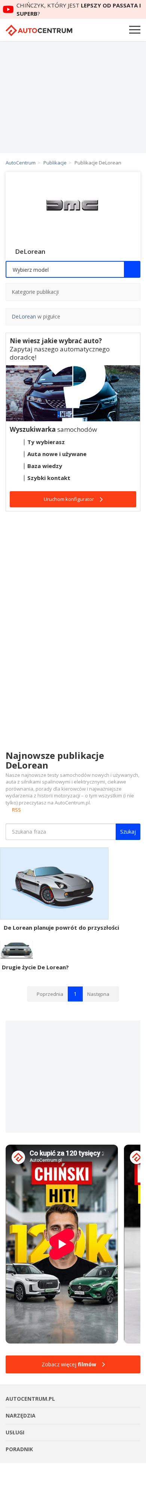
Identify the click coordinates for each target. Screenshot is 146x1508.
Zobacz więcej (69, 1364)
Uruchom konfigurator (69, 499)
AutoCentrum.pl (39, 30)
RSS (16, 809)
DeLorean (24, 316)
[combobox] (73, 269)
